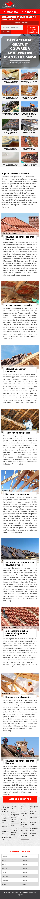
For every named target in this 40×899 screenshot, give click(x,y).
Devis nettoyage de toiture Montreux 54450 (14, 830)
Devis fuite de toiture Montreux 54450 (33, 821)
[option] (10, 77)
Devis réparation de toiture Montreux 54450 (24, 811)
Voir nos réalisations (20, 23)
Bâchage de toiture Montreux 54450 (34, 810)
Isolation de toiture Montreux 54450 (5, 810)
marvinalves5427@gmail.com (20, 63)
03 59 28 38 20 (12, 11)
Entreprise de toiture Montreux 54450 (34, 831)
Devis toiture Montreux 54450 (5, 820)
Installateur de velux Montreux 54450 (4, 830)
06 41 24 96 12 (30, 11)
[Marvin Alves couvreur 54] (9, 5)
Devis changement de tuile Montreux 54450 (15, 817)
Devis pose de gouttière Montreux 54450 (24, 834)
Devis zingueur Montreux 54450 (24, 823)
